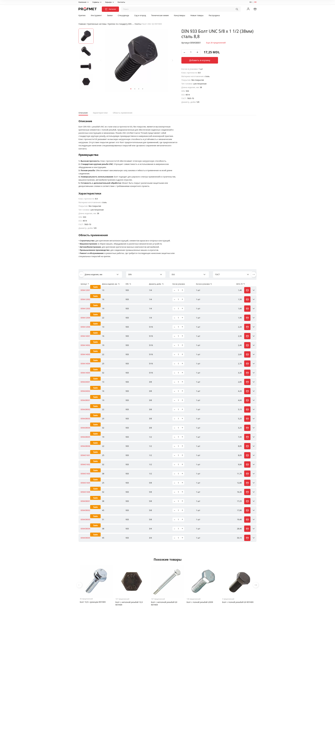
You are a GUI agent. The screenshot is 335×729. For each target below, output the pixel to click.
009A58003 (85, 519)
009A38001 (85, 400)
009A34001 (85, 382)
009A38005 (85, 437)
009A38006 (85, 446)
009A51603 (85, 473)
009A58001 (85, 501)
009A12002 (85, 299)
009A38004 (85, 427)
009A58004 (85, 528)
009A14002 (85, 345)
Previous (101, 60)
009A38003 (85, 418)
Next (172, 60)
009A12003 (85, 308)
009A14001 (85, 336)
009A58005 (85, 538)
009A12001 (85, 290)
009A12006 (85, 327)
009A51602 (85, 464)
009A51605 (85, 483)
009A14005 (85, 372)
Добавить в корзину (199, 60)
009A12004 (85, 317)
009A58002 (85, 510)
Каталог (112, 9)
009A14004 (85, 363)
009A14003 (85, 354)
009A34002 (85, 391)
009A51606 (85, 492)
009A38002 (85, 409)
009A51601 (85, 455)
